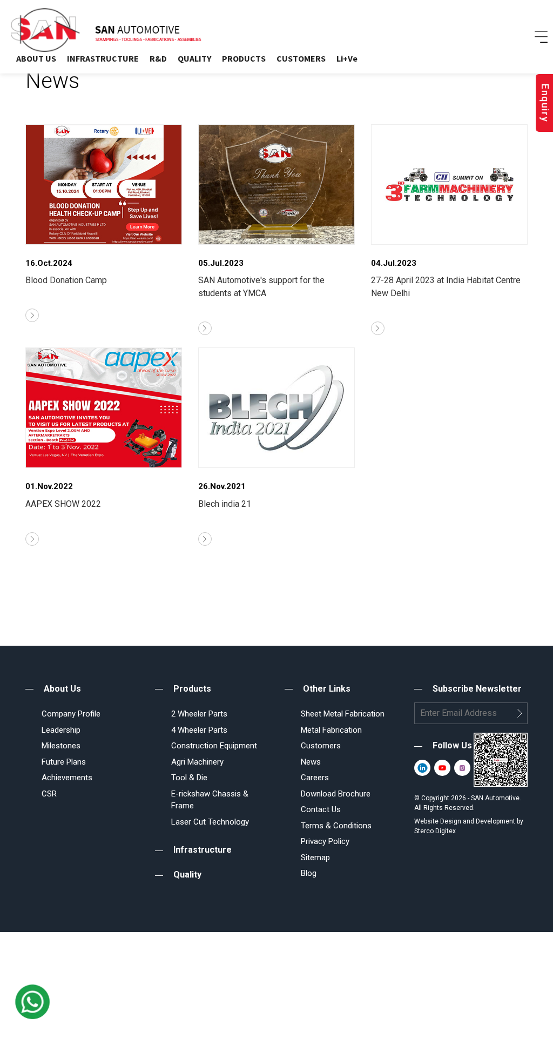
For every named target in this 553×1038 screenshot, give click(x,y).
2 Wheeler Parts (199, 714)
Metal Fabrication (331, 730)
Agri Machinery (197, 762)
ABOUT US (36, 58)
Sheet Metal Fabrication (343, 714)
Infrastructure (202, 850)
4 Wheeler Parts (199, 730)
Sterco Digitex (435, 831)
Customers (321, 746)
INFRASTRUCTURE (103, 58)
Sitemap (315, 857)
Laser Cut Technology (210, 822)
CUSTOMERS (301, 58)
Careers (315, 777)
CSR (49, 794)
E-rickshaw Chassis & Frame (209, 800)
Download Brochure (335, 794)
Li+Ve (347, 58)
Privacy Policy (325, 841)
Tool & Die (189, 777)
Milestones (61, 746)
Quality (187, 874)
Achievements (67, 777)
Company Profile (71, 714)
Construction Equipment (214, 746)
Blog (308, 873)
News (311, 762)
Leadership (61, 730)
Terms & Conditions (336, 826)
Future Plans (64, 762)
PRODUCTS (244, 58)
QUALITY (194, 58)
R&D (158, 58)
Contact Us (321, 809)
